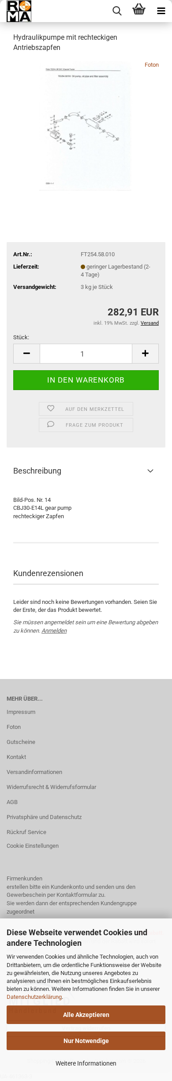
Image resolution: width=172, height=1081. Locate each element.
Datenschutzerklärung (34, 997)
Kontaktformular (76, 894)
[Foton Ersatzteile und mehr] (15, 11)
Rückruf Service (26, 832)
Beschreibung (37, 470)
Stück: (21, 337)
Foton (152, 64)
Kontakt (16, 757)
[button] (26, 354)
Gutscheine (21, 742)
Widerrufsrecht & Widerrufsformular (51, 787)
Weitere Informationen (86, 1063)
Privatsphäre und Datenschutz (44, 817)
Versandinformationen (34, 772)
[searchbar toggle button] (117, 11)
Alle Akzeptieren (86, 1014)
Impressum (21, 712)
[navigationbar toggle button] (161, 11)
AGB (12, 802)
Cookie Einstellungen (33, 845)
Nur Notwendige (86, 1040)
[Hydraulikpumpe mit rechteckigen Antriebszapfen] (86, 126)
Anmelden (54, 630)
